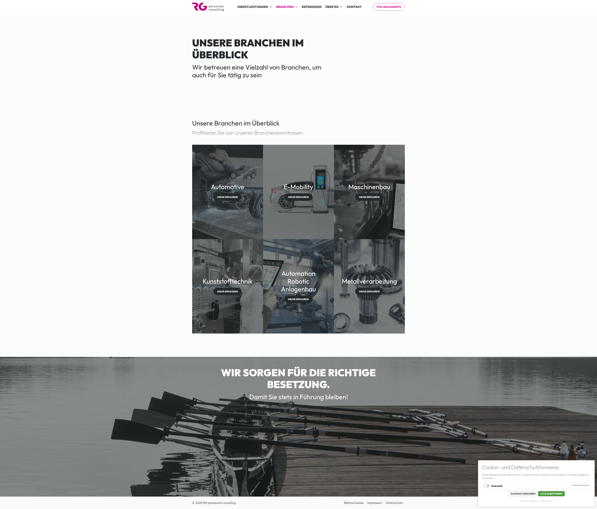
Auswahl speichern (523, 493)
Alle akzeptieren (551, 493)
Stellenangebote (389, 6)
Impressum (534, 501)
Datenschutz (546, 501)
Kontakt (524, 501)
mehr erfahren (227, 197)
